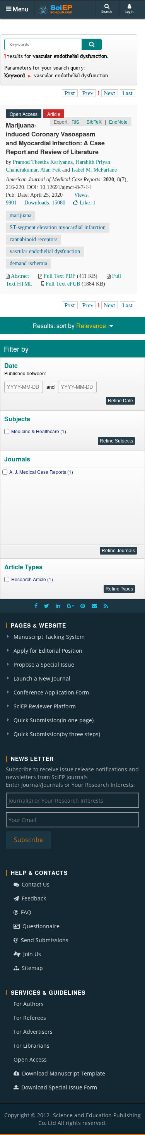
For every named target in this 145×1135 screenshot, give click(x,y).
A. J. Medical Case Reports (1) (41, 471)
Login (129, 11)
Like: (88, 203)
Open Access (30, 1059)
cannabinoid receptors (33, 239)
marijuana (20, 215)
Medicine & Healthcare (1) (38, 431)
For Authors (29, 1003)
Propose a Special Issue (44, 664)
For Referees (30, 1017)
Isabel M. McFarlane (94, 170)
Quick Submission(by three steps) (57, 734)
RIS (75, 121)
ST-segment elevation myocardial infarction (58, 227)
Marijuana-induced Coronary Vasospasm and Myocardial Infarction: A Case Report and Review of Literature (55, 138)
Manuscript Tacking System (49, 636)
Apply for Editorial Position (48, 650)
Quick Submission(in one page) (54, 720)
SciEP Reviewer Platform (45, 706)
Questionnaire (40, 926)
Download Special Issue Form (58, 1087)
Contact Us (34, 884)
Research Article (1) (32, 579)
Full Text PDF (59, 276)
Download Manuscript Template (62, 1073)
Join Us (31, 954)
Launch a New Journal (42, 678)
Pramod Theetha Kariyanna (43, 162)
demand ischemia (28, 263)
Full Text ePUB (63, 284)
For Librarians (31, 1045)
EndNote (118, 121)
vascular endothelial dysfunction (45, 251)
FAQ (25, 912)
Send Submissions (43, 940)
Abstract (20, 276)
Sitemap (31, 968)
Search (106, 11)
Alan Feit (50, 170)
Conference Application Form (51, 692)
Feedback (33, 898)
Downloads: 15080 (44, 203)
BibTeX (94, 121)
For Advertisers (33, 1031)
